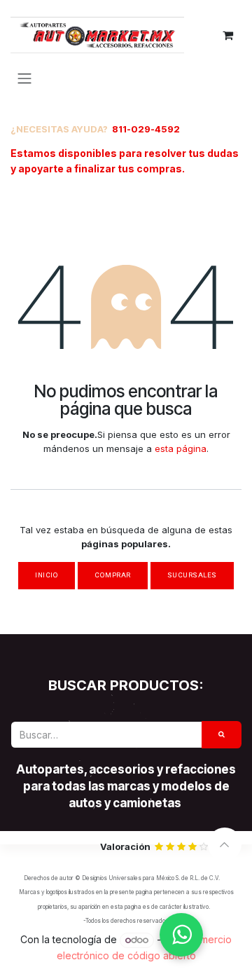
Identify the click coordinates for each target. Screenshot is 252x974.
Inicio (46, 575)
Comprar (112, 575)
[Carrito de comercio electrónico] (227, 35)
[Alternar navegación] (24, 77)
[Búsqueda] (222, 734)
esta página (180, 448)
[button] (224, 844)
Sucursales (192, 575)
